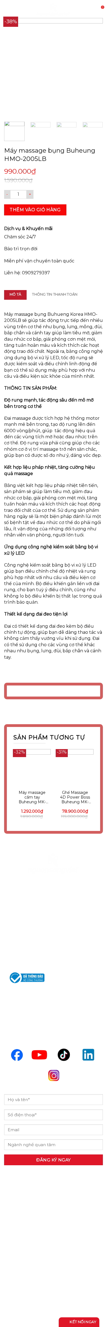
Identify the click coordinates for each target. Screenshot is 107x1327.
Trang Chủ (22, 1211)
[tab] (15, 295)
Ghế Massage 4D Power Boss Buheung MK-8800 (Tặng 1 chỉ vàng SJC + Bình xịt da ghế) (75, 797)
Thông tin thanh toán (54, 294)
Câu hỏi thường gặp (35, 1269)
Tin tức (17, 1254)
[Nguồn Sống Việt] (53, 863)
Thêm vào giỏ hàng (35, 209)
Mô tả (15, 294)
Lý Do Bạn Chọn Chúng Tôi (44, 1225)
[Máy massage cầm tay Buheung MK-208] (32, 768)
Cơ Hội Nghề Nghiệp (36, 1240)
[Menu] (7, 9)
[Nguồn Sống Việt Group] (53, 10)
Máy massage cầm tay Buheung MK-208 (32, 797)
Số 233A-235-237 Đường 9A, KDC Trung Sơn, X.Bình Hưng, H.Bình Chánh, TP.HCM (53, 915)
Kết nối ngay (82, 1322)
